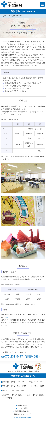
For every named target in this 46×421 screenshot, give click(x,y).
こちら (5, 317)
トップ (3, 16)
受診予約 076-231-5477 (23, 11)
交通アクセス (22, 405)
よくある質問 (22, 408)
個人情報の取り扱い (22, 411)
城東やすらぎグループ (22, 414)
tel (21, 356)
